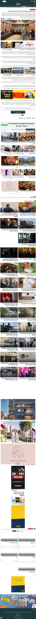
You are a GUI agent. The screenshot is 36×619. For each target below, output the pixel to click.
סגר (24, 118)
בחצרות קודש (29, 6)
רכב (3, 6)
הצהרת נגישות (9, 612)
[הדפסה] (5, 19)
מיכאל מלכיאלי (28, 118)
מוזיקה (14, 6)
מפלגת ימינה (21, 118)
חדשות (34, 6)
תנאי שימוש (16, 612)
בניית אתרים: (19, 615)
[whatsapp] (7, 19)
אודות (30, 612)
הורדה (4, 1)
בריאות (10, 6)
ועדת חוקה (33, 118)
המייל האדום (21, 612)
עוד (5, 612)
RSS (13, 612)
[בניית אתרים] (16, 616)
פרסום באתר (26, 612)
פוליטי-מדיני (24, 6)
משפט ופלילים (18, 6)
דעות (7, 6)
